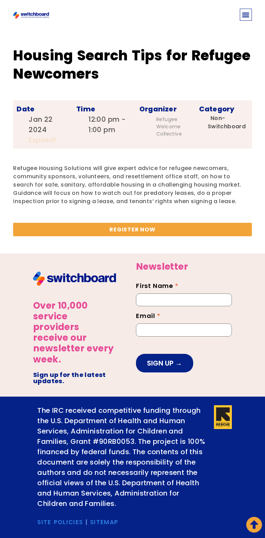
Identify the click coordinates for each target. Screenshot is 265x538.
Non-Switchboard (227, 122)
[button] (246, 15)
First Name (157, 286)
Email (148, 316)
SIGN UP (161, 363)
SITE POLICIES (60, 522)
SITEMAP (104, 522)
